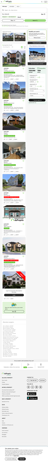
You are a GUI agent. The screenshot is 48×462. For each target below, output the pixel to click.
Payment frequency (33, 93)
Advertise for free (5, 401)
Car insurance (4, 432)
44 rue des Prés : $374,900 (7, 352)
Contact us (30, 377)
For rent (12, 6)
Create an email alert (6, 393)
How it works (4, 380)
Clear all (19, 17)
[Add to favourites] (23, 68)
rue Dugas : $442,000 (6, 342)
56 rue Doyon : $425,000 (7, 351)
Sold (18, 6)
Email (43, 380)
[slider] (39, 77)
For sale (4, 6)
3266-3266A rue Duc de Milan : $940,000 (10, 353)
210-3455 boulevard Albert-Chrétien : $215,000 (11, 348)
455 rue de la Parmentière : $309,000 (9, 329)
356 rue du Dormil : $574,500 (8, 327)
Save (13, 311)
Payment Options (5, 384)
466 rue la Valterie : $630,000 (8, 344)
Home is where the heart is (7, 413)
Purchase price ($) (33, 75)
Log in (45, 1)
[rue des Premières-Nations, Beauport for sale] (14, 246)
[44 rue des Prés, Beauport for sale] (14, 182)
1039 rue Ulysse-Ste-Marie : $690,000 (9, 346)
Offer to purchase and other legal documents (11, 395)
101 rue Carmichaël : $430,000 (8, 347)
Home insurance (5, 430)
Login (14, 295)
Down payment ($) (33, 79)
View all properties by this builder (37, 61)
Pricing (3, 382)
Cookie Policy (16, 455)
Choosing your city (5, 415)
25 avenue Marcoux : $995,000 (8, 341)
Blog (3, 404)
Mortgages (4, 434)
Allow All (22, 459)
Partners (4, 428)
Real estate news (5, 411)
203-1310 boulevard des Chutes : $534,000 (10, 338)
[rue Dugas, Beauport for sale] (14, 121)
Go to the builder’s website (37, 63)
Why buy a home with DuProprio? (8, 391)
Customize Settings (11, 459)
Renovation (4, 436)
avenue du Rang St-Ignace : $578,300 (9, 339)
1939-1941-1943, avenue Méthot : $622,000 (10, 354)
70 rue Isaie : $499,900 (6, 349)
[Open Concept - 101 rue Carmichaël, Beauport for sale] (14, 150)
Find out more (37, 37)
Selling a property (7, 377)
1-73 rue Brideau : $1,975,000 (7, 343)
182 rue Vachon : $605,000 (7, 334)
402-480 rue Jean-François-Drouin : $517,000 (10, 337)
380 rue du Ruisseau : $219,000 (8, 332)
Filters (12, 20)
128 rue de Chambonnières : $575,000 (9, 333)
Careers (3, 422)
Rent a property (6, 399)
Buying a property (7, 387)
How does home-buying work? (8, 389)
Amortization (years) (33, 88)
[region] (24, 454)
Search (34, 20)
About (3, 418)
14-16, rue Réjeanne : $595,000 (8, 325)
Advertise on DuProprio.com (7, 424)
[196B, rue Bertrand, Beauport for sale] (14, 213)
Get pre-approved (38, 100)
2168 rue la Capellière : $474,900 (8, 328)
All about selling (5, 407)
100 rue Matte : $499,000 (7, 356)
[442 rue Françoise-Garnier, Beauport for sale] (14, 90)
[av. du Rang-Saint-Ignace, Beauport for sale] (14, 58)
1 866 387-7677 (33, 380)
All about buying (5, 409)
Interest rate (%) (32, 84)
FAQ (3, 420)
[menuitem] (14, 381)
